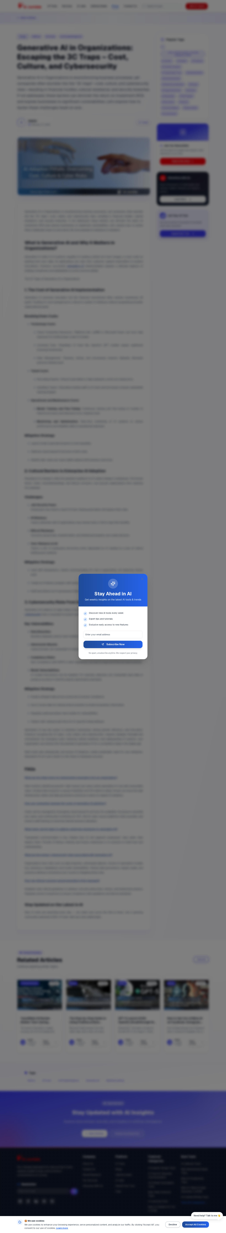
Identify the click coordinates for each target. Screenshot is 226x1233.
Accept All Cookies (195, 1224)
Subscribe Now (115, 644)
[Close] (142, 579)
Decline (173, 1224)
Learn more (62, 1228)
